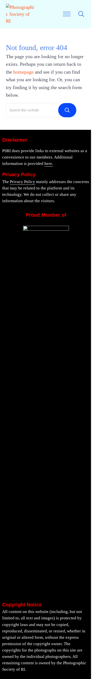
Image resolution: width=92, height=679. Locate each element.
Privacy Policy (22, 181)
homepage (23, 72)
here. (48, 163)
